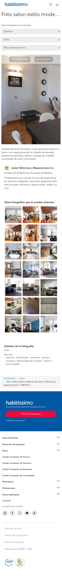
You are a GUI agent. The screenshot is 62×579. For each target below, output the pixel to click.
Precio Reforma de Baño (13, 442)
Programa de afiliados (12, 504)
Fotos (4, 460)
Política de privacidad (16, 535)
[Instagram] (4, 513)
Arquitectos (7, 474)
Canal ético (7, 501)
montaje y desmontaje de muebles (24, 361)
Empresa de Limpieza (12, 451)
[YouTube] (27, 513)
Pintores (6, 465)
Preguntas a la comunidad (14, 457)
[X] (19, 513)
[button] (31, 438)
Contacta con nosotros (12, 506)
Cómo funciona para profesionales (18, 492)
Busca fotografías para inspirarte (16, 25)
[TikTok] (34, 513)
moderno (35, 358)
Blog (4, 455)
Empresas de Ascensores (13, 448)
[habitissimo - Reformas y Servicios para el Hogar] (13, 5)
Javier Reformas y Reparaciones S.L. (32, 168)
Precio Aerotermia (10, 444)
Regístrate (6, 488)
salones (46, 358)
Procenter (6, 463)
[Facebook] (12, 513)
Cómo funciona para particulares (17, 485)
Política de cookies (14, 542)
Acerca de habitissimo (12, 498)
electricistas (22, 358)
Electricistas (7, 468)
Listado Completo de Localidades (18, 476)
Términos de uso (13, 529)
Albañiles (6, 471)
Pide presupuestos (31, 574)
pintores (10, 358)
